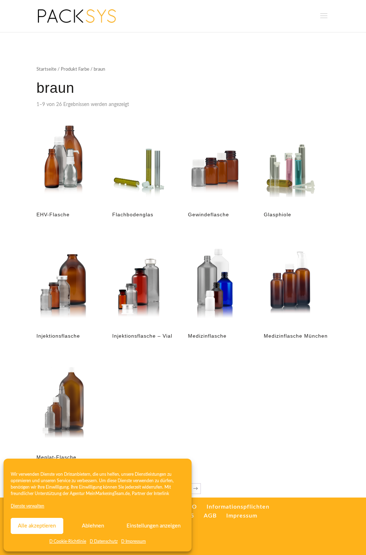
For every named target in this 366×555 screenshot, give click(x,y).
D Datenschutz (104, 541)
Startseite (46, 69)
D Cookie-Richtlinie (67, 541)
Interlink (161, 493)
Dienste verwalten (27, 506)
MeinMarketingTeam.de (108, 493)
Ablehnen (93, 526)
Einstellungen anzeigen (153, 526)
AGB (210, 516)
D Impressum (133, 541)
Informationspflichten (238, 507)
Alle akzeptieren (37, 526)
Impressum (241, 516)
